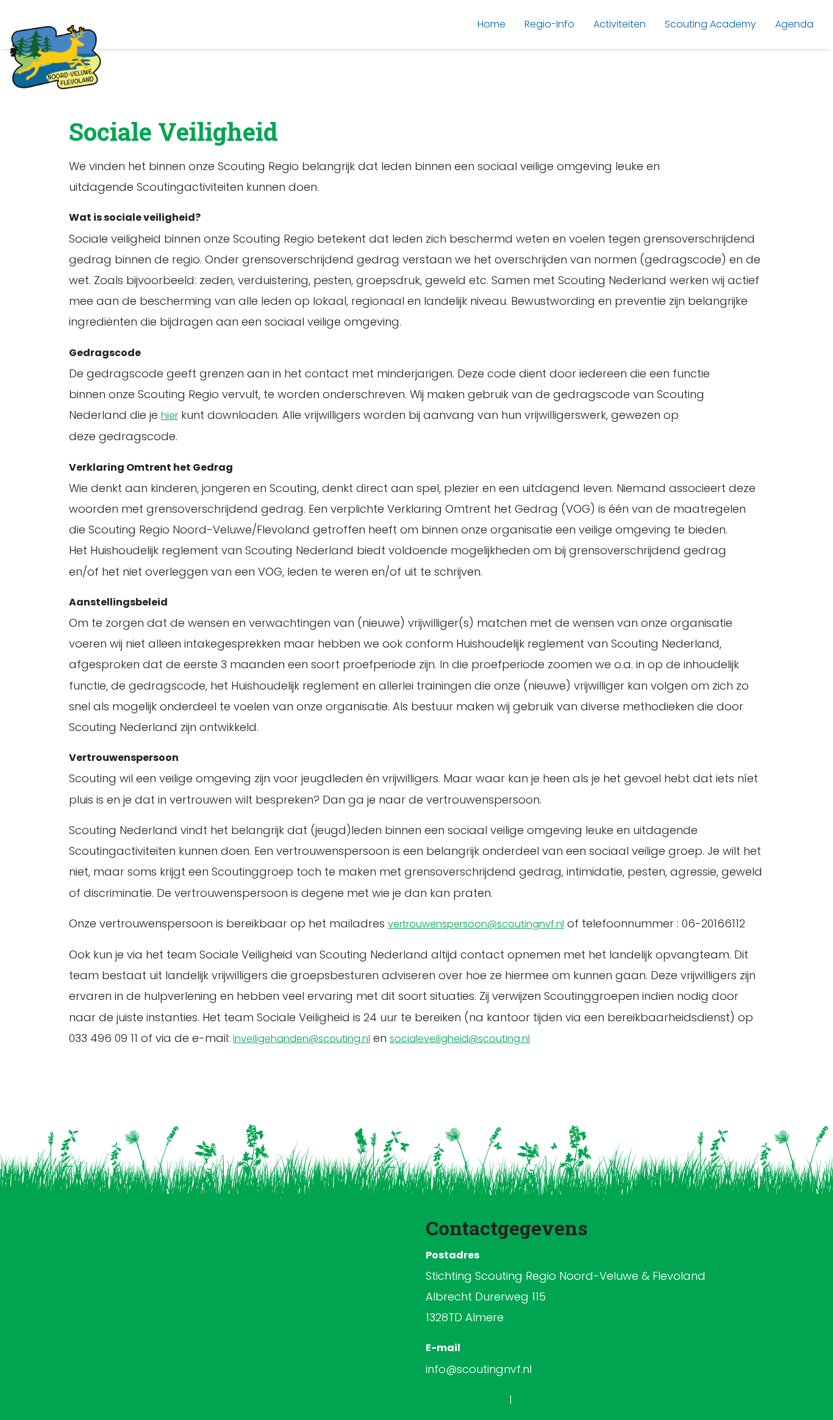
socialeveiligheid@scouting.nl (460, 1039)
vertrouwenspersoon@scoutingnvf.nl (476, 924)
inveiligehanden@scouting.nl (301, 1039)
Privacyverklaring (468, 1400)
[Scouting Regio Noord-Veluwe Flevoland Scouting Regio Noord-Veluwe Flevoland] (55, 57)
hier (169, 416)
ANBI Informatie (550, 1400)
